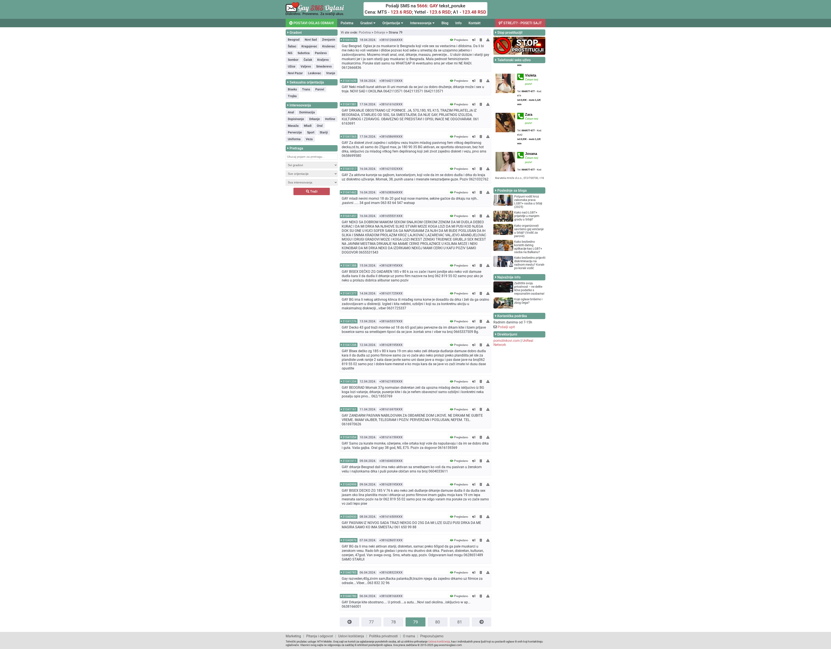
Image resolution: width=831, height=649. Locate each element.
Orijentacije (391, 23)
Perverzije (295, 132)
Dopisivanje (296, 119)
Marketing (293, 636)
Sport (310, 132)
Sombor (293, 59)
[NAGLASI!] (473, 40)
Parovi (319, 89)
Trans (306, 89)
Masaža (293, 125)
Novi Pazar (295, 73)
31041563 (349, 136)
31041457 (349, 216)
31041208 (349, 345)
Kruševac (328, 46)
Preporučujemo (431, 636)
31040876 (349, 540)
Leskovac (314, 73)
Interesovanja (421, 23)
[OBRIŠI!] (481, 40)
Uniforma (294, 139)
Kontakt (474, 23)
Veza (309, 139)
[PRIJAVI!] (488, 40)
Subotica (304, 53)
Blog (444, 23)
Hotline (330, 119)
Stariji (324, 132)
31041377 (349, 293)
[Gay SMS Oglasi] (315, 15)
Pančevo (321, 53)
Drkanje (314, 119)
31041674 (349, 40)
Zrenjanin (328, 39)
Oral (320, 125)
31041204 (349, 381)
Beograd (294, 39)
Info (458, 23)
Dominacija (307, 112)
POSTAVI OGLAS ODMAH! (313, 23)
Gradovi (366, 23)
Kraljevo (323, 59)
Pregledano (460, 40)
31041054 (349, 437)
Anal (291, 112)
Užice (291, 66)
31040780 (349, 596)
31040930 (349, 516)
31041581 (349, 104)
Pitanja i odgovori (319, 636)
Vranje (330, 73)
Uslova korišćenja (439, 641)
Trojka (292, 96)
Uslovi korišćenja (351, 636)
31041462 (349, 192)
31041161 (349, 409)
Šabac (292, 46)
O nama (409, 636)
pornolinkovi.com (506, 341)
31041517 (349, 168)
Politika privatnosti (383, 636)
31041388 (349, 265)
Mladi (308, 125)
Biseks (292, 89)
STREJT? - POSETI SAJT (522, 23)
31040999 (349, 484)
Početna (347, 23)
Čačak (308, 59)
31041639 (349, 80)
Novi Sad (311, 39)
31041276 (349, 321)
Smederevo (324, 66)
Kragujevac (309, 46)
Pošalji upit (506, 327)
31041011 (349, 461)
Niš (290, 53)
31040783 (349, 572)
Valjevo (306, 66)
